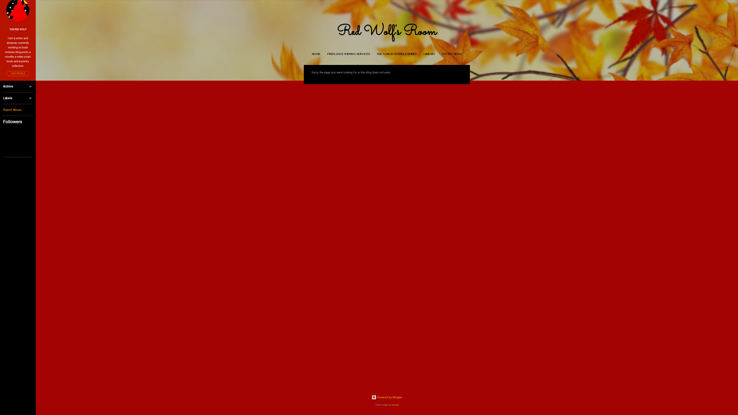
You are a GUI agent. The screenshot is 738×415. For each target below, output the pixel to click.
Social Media (452, 54)
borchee (395, 405)
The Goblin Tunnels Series (397, 54)
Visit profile (18, 73)
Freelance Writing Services (348, 54)
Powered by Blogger (389, 397)
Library (429, 54)
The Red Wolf (18, 29)
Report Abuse (12, 110)
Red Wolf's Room (387, 31)
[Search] (467, 10)
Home (316, 54)
